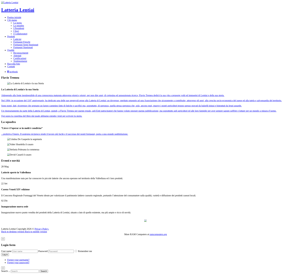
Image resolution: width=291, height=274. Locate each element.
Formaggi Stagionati (23, 47)
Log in (5, 254)
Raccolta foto (13, 64)
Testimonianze (20, 61)
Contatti (11, 66)
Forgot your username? (18, 260)
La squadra (18, 25)
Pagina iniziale (14, 17)
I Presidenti (18, 28)
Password (43, 251)
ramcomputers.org (158, 234)
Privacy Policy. (42, 229)
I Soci (16, 31)
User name (6, 251)
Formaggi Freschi (21, 42)
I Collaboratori (20, 33)
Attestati (17, 55)
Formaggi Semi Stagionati (25, 44)
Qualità (10, 50)
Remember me (84, 251)
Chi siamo (12, 20)
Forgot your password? (18, 262)
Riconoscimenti (20, 53)
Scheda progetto (145, 223)
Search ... (5, 271)
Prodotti (11, 36)
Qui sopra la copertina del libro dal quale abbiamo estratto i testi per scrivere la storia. (41, 116)
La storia (17, 23)
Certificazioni (19, 58)
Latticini (17, 39)
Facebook (13, 72)
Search (44, 271)
